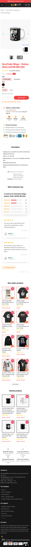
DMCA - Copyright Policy (7, 496)
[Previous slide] (3, 34)
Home (2, 10)
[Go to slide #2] (20, 57)
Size (3, 87)
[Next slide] (28, 34)
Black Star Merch (17, 174)
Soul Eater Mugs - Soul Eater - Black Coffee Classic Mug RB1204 (22, 436)
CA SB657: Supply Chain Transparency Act (12, 499)
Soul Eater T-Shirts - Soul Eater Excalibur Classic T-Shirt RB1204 (23, 374)
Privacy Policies (5, 494)
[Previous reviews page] (19, 271)
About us (3, 490)
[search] (26, 5)
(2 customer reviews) (14, 70)
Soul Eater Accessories (12, 10)
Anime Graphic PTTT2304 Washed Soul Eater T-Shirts (23, 326)
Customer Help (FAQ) (6, 515)
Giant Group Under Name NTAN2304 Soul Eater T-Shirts (7, 302)
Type (3, 76)
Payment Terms (5, 509)
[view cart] (29, 5)
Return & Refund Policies (7, 511)
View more (15, 384)
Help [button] (28, 545)
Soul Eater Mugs (5, 13)
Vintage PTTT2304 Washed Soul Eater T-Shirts (7, 326)
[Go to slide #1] (11, 57)
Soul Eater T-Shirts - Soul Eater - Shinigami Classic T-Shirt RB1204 (8, 374)
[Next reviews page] (27, 271)
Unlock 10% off (3, 540)
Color (3, 82)
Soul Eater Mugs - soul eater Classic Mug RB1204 (7, 436)
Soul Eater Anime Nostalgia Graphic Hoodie (6, 350)
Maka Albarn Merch (18, 177)
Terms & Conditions (6, 492)
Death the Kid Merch (18, 175)
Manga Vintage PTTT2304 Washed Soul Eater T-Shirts (23, 302)
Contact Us (4, 513)
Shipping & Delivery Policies (8, 506)
